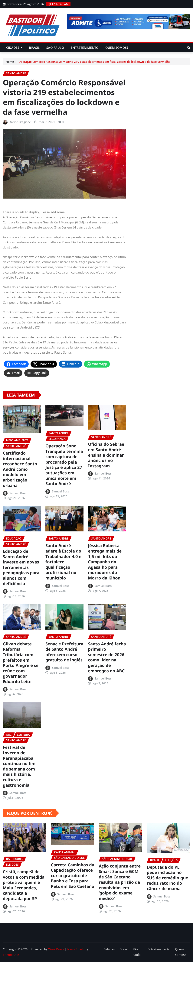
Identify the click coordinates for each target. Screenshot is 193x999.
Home (10, 61)
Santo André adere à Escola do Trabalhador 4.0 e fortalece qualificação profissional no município (63, 562)
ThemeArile (11, 955)
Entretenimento (85, 48)
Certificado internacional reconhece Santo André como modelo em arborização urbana (20, 469)
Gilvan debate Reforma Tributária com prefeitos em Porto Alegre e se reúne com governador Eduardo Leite (20, 662)
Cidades (13, 48)
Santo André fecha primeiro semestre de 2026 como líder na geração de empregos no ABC (107, 657)
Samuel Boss (17, 493)
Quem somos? (116, 48)
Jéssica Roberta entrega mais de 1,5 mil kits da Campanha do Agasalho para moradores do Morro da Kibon (105, 562)
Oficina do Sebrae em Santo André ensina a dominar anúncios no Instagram (106, 454)
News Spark (75, 949)
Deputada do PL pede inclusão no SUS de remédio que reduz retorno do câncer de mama (167, 877)
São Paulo (55, 48)
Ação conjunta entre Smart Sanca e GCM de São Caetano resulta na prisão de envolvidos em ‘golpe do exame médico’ (120, 882)
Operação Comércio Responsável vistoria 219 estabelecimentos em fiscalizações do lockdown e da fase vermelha (94, 61)
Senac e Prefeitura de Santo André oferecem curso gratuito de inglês (64, 652)
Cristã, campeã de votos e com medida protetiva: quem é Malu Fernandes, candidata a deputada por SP (23, 885)
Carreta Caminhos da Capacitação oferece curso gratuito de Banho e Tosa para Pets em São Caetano (72, 875)
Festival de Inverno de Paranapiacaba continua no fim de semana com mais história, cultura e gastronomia (19, 766)
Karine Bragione (20, 122)
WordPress (56, 949)
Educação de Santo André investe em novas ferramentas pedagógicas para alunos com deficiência (21, 567)
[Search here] (188, 48)
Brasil (34, 48)
